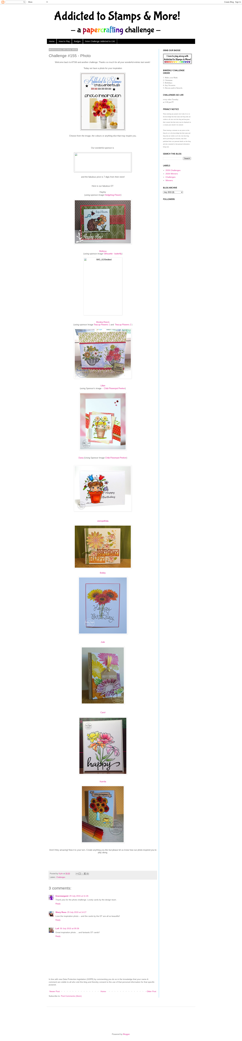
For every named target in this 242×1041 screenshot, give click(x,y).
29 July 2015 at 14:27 (76, 912)
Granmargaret (61, 896)
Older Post (151, 991)
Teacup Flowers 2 (123, 324)
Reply (58, 904)
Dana (81, 458)
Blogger (126, 1034)
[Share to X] (82, 873)
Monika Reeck (103, 322)
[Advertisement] (177, 242)
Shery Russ (60, 912)
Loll (57, 928)
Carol (102, 712)
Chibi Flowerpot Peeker (114, 388)
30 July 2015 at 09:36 (69, 928)
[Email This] (77, 873)
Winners (169, 180)
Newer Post (54, 991)
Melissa (102, 251)
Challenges (60, 877)
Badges (77, 41)
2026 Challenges (173, 170)
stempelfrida (102, 521)
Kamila (103, 781)
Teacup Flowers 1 (102, 324)
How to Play (64, 41)
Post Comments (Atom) (71, 996)
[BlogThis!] (79, 873)
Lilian (103, 385)
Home (51, 41)
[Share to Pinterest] (87, 873)
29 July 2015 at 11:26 (78, 896)
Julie (103, 642)
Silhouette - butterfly (113, 253)
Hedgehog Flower (113, 195)
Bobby (103, 573)
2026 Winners (172, 174)
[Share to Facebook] (85, 873)
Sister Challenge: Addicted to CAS (100, 41)
